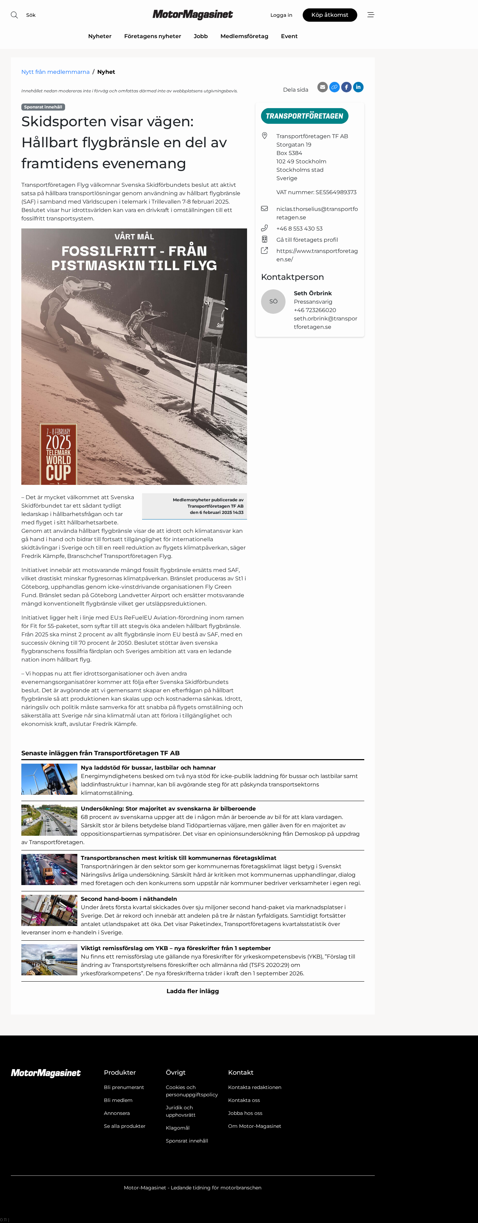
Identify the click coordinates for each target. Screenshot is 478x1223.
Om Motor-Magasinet (254, 1126)
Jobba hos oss (245, 1113)
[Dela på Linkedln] (358, 87)
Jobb (201, 36)
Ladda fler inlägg (193, 991)
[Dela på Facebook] (346, 87)
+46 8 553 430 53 (299, 228)
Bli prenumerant (124, 1087)
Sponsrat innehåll (187, 1141)
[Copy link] (334, 87)
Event (289, 36)
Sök (31, 15)
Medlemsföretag (244, 36)
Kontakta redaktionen (254, 1087)
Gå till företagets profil (307, 239)
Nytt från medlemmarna (55, 72)
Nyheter (100, 36)
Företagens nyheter (152, 36)
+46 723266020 (315, 310)
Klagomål (178, 1128)
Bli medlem (118, 1100)
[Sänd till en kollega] (322, 87)
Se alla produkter (125, 1126)
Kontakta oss (244, 1100)
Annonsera (117, 1113)
